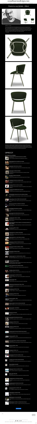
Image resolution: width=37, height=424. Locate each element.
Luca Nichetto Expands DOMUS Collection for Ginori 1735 (16, 189)
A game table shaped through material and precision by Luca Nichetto (17, 156)
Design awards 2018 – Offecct (12, 279)
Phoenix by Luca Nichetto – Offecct (13, 345)
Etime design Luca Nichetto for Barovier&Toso (14, 175)
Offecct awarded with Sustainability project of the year (15, 317)
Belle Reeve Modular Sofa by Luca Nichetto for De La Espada (16, 161)
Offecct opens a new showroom (13, 312)
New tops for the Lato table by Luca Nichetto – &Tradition (16, 246)
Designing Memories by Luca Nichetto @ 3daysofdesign (16, 232)
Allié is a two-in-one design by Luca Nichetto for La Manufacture (17, 203)
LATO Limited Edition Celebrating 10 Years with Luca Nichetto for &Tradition (18, 194)
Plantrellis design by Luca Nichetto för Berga (14, 392)
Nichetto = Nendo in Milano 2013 (13, 373)
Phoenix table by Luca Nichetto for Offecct (14, 251)
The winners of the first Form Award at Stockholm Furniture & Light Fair (18, 331)
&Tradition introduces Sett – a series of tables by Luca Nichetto (17, 237)
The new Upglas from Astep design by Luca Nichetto (15, 208)
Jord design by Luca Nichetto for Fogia (14, 326)
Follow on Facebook (18, 408)
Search (2, 413)
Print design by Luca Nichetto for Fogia (14, 293)
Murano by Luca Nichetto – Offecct (13, 298)
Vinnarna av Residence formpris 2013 (13, 364)
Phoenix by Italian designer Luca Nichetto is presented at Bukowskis (17, 340)
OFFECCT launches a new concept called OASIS (15, 397)
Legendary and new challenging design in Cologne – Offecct (16, 284)
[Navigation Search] (3, 4)
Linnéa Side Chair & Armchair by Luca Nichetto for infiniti (16, 180)
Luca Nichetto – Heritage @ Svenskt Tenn (14, 270)
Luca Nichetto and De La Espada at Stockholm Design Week (16, 359)
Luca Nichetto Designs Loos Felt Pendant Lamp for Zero (16, 378)
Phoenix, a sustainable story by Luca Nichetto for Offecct (16, 265)
